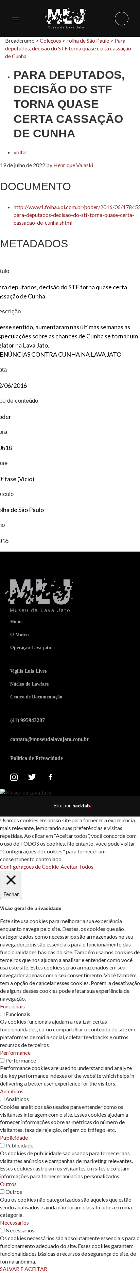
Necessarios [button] (14, 1222)
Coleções (50, 40)
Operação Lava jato (30, 647)
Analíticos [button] (11, 1091)
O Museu (19, 634)
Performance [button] (15, 1052)
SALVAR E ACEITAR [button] (23, 1269)
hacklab (81, 805)
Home (16, 621)
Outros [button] (8, 1184)
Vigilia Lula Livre (28, 671)
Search (121, 18)
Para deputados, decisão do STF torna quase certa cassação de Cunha (68, 48)
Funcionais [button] (12, 1006)
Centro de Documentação (36, 696)
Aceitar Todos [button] (76, 866)
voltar (21, 152)
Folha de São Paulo (87, 40)
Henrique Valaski (73, 165)
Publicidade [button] (14, 1137)
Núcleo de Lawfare (29, 684)
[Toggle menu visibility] (15, 18)
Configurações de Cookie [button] (29, 866)
